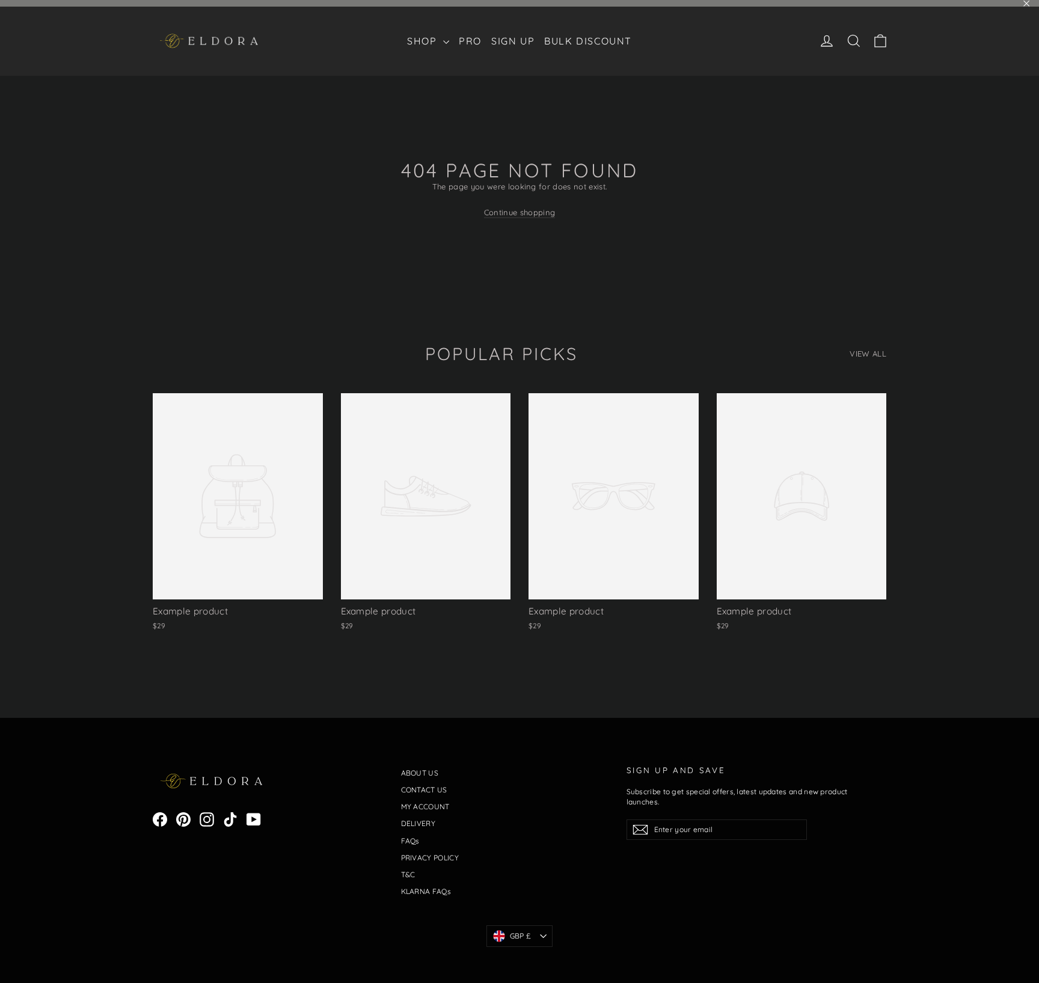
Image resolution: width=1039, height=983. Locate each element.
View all (868, 353)
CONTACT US (424, 789)
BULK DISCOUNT (588, 41)
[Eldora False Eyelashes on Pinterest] (183, 819)
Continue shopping (520, 212)
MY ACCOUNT (425, 806)
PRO (470, 41)
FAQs (410, 840)
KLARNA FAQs (426, 891)
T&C (408, 874)
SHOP (423, 41)
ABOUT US (420, 772)
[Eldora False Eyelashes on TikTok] (230, 819)
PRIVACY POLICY (430, 857)
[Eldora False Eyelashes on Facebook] (160, 819)
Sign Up (513, 41)
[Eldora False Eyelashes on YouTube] (254, 819)
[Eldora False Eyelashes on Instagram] (207, 819)
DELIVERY (418, 823)
